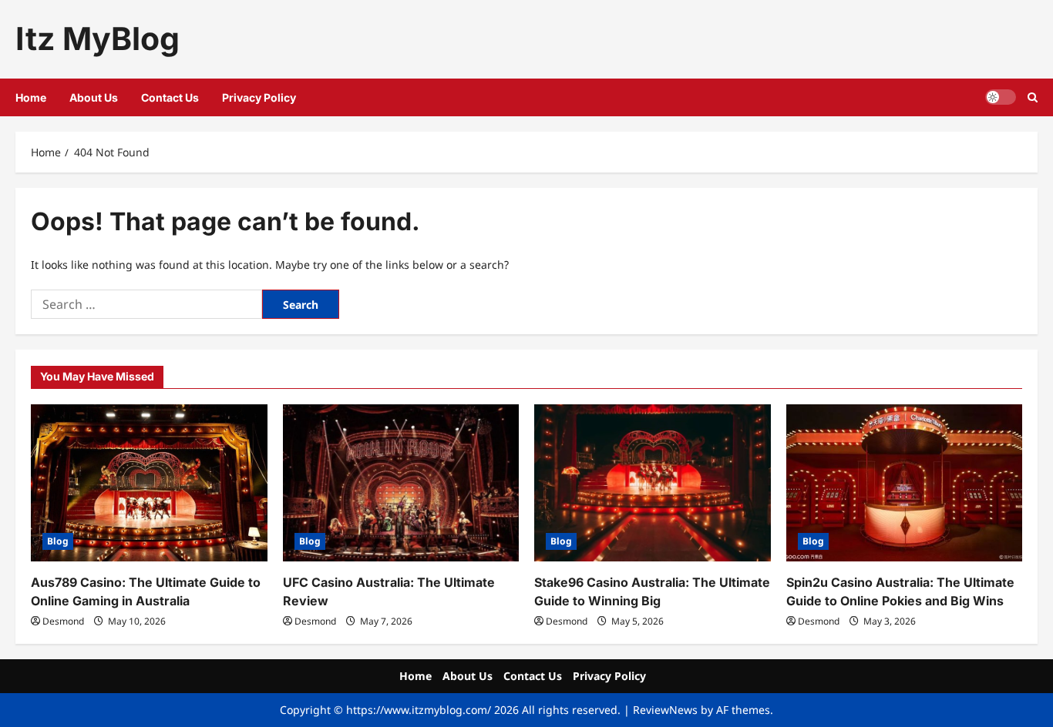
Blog (58, 541)
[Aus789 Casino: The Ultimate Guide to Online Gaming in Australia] (149, 482)
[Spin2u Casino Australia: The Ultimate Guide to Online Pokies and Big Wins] (904, 482)
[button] (1033, 97)
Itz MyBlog (97, 38)
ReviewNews (665, 709)
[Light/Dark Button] (1000, 97)
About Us (93, 97)
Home (30, 97)
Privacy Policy (259, 97)
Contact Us (170, 97)
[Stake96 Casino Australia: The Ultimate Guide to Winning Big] (652, 482)
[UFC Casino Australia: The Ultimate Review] (401, 482)
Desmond (63, 621)
